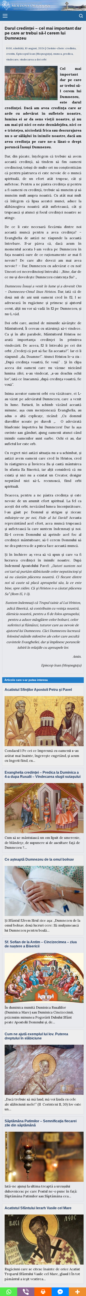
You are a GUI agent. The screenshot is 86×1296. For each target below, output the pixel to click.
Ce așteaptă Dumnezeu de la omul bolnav (39, 859)
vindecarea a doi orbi (33, 59)
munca (57, 53)
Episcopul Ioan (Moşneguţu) (34, 53)
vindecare (12, 59)
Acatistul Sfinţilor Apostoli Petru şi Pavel (38, 689)
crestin (10, 53)
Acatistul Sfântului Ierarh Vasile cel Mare (38, 1208)
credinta (70, 48)
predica (68, 53)
